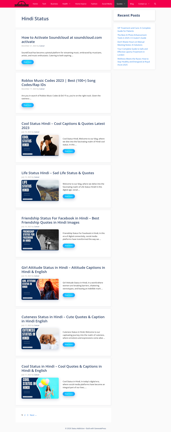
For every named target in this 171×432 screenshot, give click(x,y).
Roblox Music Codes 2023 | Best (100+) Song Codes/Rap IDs (59, 82)
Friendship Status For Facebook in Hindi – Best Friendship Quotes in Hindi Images (60, 220)
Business (54, 4)
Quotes (119, 4)
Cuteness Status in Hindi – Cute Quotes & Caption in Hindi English (63, 318)
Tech (44, 4)
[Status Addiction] (21, 4)
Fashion (94, 4)
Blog (132, 4)
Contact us (142, 4)
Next (33, 415)
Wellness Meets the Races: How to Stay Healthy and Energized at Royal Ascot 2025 (133, 61)
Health (65, 4)
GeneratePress (100, 428)
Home (35, 4)
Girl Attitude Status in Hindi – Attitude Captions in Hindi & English (63, 269)
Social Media (107, 4)
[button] (155, 4)
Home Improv (80, 4)
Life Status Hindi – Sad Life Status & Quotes (58, 172)
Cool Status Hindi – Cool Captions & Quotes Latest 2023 (63, 125)
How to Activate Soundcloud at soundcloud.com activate (62, 39)
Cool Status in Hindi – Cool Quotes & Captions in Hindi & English (62, 368)
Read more (27, 62)
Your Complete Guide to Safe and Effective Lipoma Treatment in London (132, 51)
